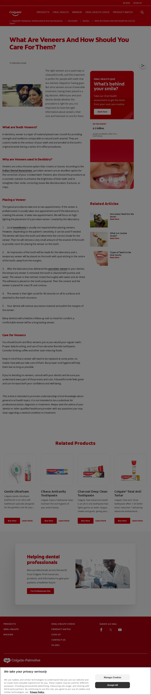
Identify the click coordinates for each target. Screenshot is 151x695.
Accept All (112, 685)
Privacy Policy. (37, 692)
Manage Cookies (112, 677)
